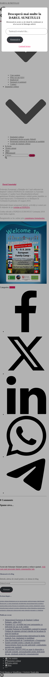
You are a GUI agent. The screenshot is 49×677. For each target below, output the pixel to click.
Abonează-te (15, 40)
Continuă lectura (24, 46)
